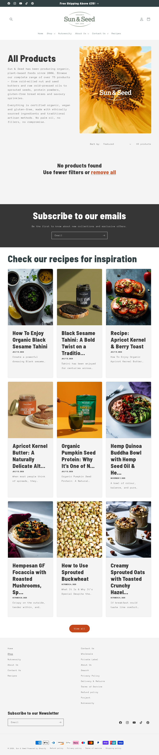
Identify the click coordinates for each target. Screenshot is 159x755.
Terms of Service (91, 686)
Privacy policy (74, 748)
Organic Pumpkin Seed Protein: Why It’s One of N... (79, 455)
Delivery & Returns (93, 681)
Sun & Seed (22, 748)
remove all (103, 172)
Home (10, 648)
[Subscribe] (103, 235)
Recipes (12, 676)
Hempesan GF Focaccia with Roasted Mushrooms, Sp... (29, 578)
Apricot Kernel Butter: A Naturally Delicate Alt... (30, 455)
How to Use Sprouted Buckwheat (75, 572)
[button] (11, 19)
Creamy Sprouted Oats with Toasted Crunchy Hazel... (128, 578)
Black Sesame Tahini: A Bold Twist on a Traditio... (78, 342)
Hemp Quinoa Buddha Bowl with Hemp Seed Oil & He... (126, 459)
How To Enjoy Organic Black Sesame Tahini (30, 339)
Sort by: (95, 144)
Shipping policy (113, 748)
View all (79, 628)
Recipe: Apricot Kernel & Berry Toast (128, 339)
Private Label (89, 659)
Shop (10, 654)
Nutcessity (14, 659)
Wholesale (87, 654)
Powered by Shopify (36, 748)
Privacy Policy (90, 676)
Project (85, 697)
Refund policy (89, 692)
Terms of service (93, 748)
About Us (13, 665)
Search (85, 670)
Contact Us (14, 670)
